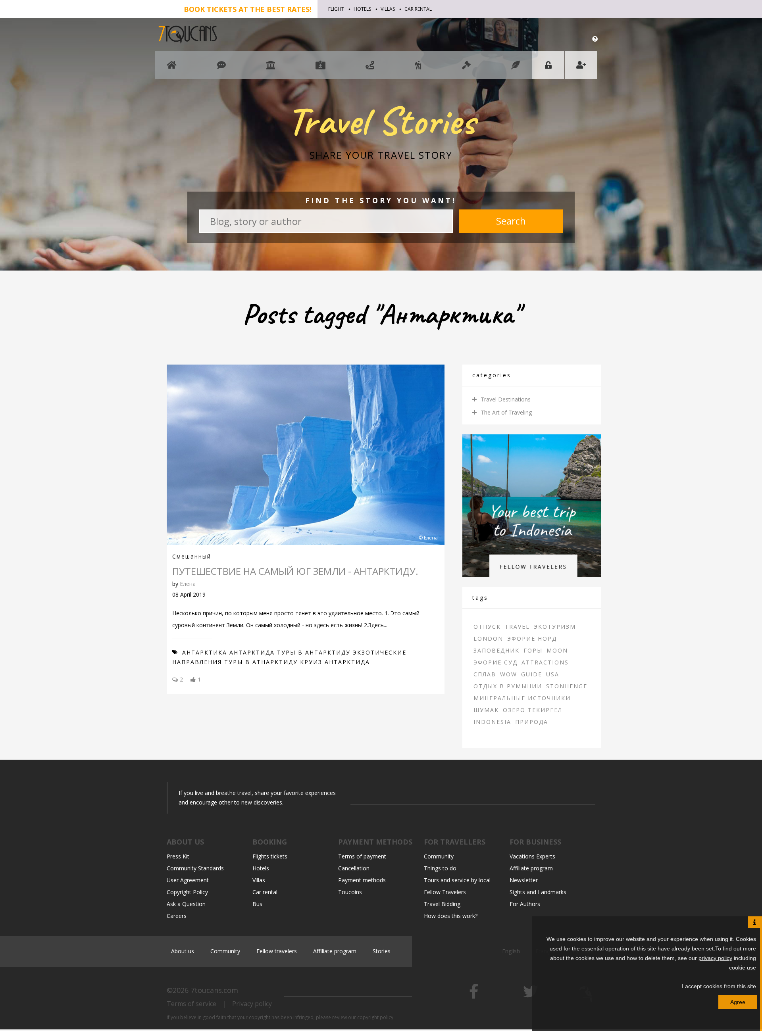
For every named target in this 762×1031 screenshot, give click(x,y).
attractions (545, 662)
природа (531, 722)
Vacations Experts (532, 856)
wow (508, 674)
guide (531, 674)
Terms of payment (362, 856)
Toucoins (350, 892)
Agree (737, 1002)
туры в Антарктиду (313, 652)
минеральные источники (522, 698)
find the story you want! (380, 200)
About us (182, 951)
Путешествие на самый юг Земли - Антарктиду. (295, 571)
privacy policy (715, 958)
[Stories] (515, 69)
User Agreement (188, 880)
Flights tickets (269, 856)
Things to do (440, 868)
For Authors (525, 904)
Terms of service (191, 1003)
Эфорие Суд (495, 662)
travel (517, 626)
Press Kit (178, 856)
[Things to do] (270, 69)
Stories (382, 951)
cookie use (742, 967)
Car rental (418, 9)
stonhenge (566, 686)
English (511, 951)
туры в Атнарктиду (261, 662)
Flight (336, 9)
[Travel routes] (370, 69)
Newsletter (524, 880)
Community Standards (195, 868)
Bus (257, 904)
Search (511, 220)
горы (533, 650)
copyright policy (375, 1017)
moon (557, 650)
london (488, 638)
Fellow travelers (276, 951)
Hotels (362, 9)
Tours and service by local (457, 880)
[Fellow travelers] (418, 69)
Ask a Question (186, 904)
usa (552, 674)
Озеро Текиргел (532, 710)
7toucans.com (214, 990)
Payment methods (362, 880)
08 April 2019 (189, 594)
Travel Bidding (442, 904)
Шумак (486, 710)
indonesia (492, 722)
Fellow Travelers (445, 892)
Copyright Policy (187, 892)
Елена (188, 583)
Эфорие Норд (532, 638)
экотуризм (555, 626)
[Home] (172, 69)
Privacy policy (252, 1003)
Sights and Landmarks (538, 892)
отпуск (487, 626)
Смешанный (191, 556)
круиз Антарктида (335, 662)
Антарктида (252, 652)
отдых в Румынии (507, 686)
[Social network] (221, 69)
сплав (484, 674)
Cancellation (353, 868)
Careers (177, 916)
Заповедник (496, 650)
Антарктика (204, 652)
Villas (388, 9)
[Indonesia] (531, 505)
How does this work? (450, 916)
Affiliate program (531, 868)
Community (439, 856)
